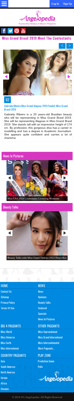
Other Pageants (48, 326)
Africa (4, 383)
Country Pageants (13, 355)
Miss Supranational (47, 332)
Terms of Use (7, 308)
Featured (42, 308)
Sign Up (67, 3)
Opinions (42, 297)
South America (8, 367)
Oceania (5, 389)
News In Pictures (46, 319)
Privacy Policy (8, 302)
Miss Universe (8, 337)
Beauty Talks (44, 302)
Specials (42, 314)
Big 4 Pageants (11, 326)
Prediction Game (46, 361)
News (41, 285)
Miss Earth (6, 343)
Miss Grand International (50, 337)
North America (8, 372)
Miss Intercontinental (48, 343)
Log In (55, 3)
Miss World (6, 332)
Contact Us (6, 291)
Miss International (10, 348)
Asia (3, 361)
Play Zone (44, 355)
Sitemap (5, 297)
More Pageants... (46, 348)
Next (65, 177)
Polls (40, 367)
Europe (4, 378)
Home (4, 285)
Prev (9, 177)
